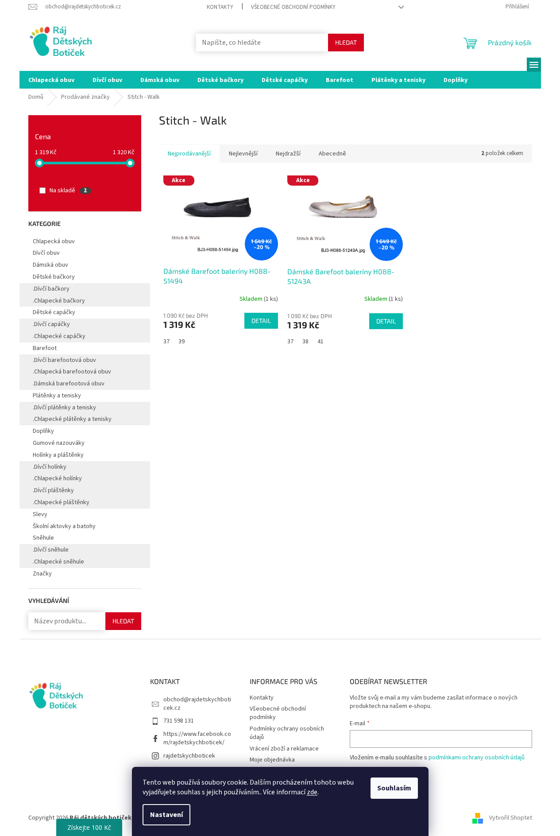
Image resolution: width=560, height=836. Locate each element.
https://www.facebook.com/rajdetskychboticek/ (197, 738)
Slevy (40, 514)
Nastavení (166, 815)
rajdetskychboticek (189, 755)
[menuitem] (51, 80)
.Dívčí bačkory (51, 288)
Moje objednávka (272, 759)
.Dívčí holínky (49, 467)
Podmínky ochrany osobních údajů (287, 733)
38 (305, 341)
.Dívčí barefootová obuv (64, 360)
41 (320, 341)
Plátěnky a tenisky (57, 395)
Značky (42, 573)
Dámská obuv (50, 265)
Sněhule (43, 537)
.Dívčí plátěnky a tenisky (64, 407)
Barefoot (45, 348)
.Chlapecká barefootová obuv (72, 371)
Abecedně (332, 153)
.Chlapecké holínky (57, 478)
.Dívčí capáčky (51, 324)
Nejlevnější (243, 153)
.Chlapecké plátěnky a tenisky (72, 419)
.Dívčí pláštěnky (53, 490)
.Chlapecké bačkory (59, 300)
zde (312, 792)
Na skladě (68, 190)
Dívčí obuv (46, 253)
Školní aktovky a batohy (64, 526)
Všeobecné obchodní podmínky (293, 7)
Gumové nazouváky (59, 443)
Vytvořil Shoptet (510, 817)
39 (181, 341)
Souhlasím (394, 788)
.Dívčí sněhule (51, 549)
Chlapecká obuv (54, 241)
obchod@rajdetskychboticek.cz (197, 703)
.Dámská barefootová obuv (68, 383)
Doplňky (43, 431)
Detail (261, 320)
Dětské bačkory (54, 276)
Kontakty (220, 7)
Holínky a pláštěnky (58, 455)
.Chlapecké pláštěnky (61, 502)
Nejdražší (288, 153)
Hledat (346, 42)
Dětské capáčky (54, 312)
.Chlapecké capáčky (59, 336)
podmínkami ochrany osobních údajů (477, 757)
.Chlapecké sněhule (58, 561)
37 (166, 341)
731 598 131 (178, 720)
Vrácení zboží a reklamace (284, 748)
